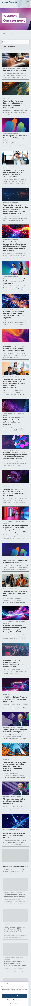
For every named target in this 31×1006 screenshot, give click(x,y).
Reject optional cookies (14, 1000)
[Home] (9, 2)
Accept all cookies (14, 996)
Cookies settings (14, 1003)
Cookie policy (9, 992)
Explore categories (9, 46)
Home (4, 33)
